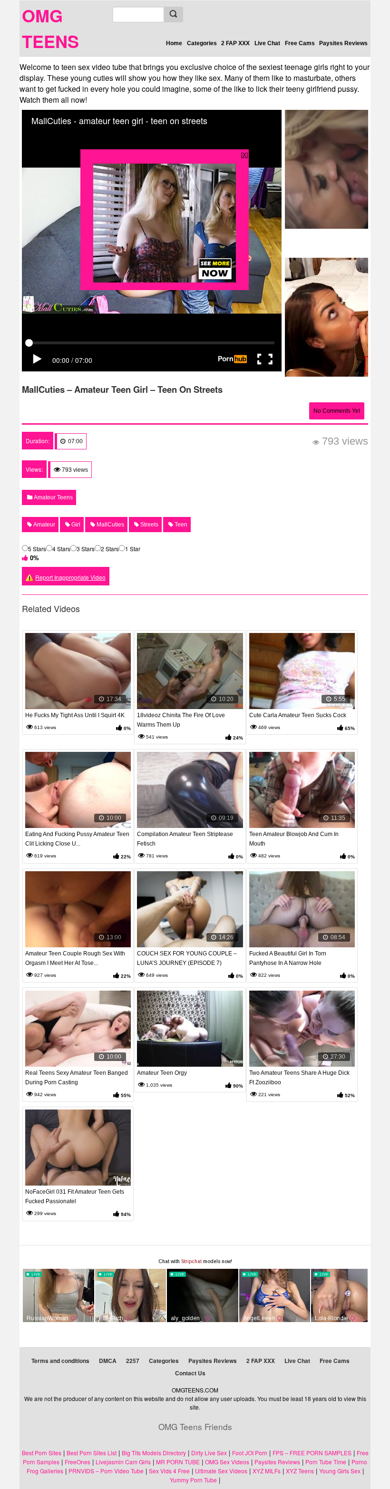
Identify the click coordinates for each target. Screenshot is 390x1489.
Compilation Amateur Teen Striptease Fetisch (185, 839)
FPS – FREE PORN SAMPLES (312, 1453)
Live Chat (267, 43)
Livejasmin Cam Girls (123, 1462)
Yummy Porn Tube (193, 1480)
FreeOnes (77, 1462)
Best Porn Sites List (92, 1453)
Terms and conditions (60, 1360)
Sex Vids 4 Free (169, 1471)
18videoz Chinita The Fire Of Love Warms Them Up (181, 720)
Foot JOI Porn (249, 1453)
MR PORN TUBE (178, 1462)
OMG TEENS (50, 28)
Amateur (43, 524)
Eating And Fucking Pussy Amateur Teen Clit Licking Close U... (77, 839)
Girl (75, 524)
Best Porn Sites (41, 1453)
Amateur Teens (52, 497)
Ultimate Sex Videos (221, 1471)
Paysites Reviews (343, 43)
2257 (132, 1360)
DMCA (108, 1360)
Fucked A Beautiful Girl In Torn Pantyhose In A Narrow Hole (287, 958)
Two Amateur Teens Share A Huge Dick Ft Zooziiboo (299, 1078)
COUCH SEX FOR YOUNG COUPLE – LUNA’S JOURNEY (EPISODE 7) (187, 958)
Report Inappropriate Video (70, 577)
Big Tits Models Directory (154, 1453)
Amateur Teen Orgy (162, 1073)
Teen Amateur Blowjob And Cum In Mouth (294, 839)
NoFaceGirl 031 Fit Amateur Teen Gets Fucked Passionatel (74, 1196)
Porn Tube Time (325, 1462)
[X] (244, 154)
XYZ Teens (300, 1471)
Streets (148, 524)
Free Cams (300, 43)
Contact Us (190, 1373)
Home (174, 43)
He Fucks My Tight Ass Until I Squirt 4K (75, 715)
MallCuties (109, 524)
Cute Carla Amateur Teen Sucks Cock (297, 715)
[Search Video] (173, 14)
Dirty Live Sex (209, 1453)
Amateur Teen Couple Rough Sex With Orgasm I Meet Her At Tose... (75, 958)
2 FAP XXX (235, 43)
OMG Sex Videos (227, 1462)
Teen (180, 524)
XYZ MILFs (267, 1471)
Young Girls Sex (340, 1471)
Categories (202, 43)
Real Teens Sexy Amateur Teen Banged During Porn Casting (76, 1078)
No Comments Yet (336, 411)
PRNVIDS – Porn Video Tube (106, 1471)
